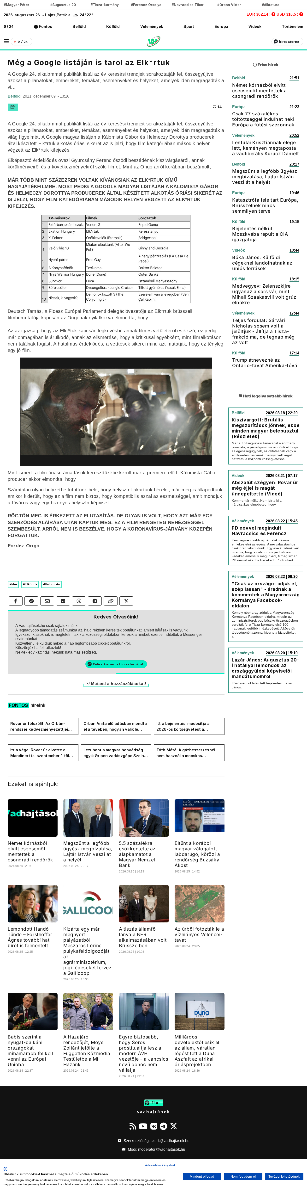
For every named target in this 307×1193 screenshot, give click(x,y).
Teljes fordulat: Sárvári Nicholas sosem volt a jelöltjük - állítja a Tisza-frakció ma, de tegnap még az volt (263, 331)
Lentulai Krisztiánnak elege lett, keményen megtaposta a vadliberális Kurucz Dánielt (265, 148)
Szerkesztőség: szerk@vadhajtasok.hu (156, 1141)
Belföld (79, 27)
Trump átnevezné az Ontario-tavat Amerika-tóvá (264, 362)
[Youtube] (143, 1126)
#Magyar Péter (16, 5)
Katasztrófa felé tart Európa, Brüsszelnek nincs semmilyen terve (265, 205)
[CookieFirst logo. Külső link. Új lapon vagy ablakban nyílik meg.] (5, 1169)
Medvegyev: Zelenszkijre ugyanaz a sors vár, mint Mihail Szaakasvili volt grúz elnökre (264, 294)
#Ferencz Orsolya (146, 5)
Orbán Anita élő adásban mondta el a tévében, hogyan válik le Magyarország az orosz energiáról (115, 726)
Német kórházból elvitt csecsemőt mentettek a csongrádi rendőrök (30, 851)
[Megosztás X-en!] (126, 601)
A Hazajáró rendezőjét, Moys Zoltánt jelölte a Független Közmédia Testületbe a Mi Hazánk (86, 1050)
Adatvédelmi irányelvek (160, 1165)
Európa (221, 27)
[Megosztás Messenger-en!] (31, 601)
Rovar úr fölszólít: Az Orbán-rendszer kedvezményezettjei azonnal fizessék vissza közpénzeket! (39, 726)
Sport (188, 27)
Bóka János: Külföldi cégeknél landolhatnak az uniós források (262, 262)
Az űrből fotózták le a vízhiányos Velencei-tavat (199, 934)
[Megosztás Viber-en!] (79, 601)
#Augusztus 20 (63, 5)
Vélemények (151, 27)
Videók (254, 27)
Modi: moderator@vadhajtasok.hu (156, 1149)
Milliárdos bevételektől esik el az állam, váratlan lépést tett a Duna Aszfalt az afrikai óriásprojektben (197, 1050)
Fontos (45, 27)
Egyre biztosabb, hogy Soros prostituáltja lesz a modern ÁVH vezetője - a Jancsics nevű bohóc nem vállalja (143, 1053)
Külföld (113, 27)
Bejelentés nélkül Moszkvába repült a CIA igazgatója (260, 234)
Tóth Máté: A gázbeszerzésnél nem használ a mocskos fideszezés (185, 753)
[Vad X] (173, 1126)
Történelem (292, 27)
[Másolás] (111, 601)
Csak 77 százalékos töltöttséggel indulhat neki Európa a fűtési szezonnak (263, 119)
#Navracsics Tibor (188, 5)
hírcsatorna (289, 41)
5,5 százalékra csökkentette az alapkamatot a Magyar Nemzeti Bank (138, 854)
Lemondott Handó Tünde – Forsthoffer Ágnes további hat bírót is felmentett (30, 937)
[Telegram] (163, 1126)
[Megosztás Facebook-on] (16, 601)
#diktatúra (270, 5)
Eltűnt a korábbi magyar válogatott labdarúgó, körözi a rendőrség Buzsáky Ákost (197, 854)
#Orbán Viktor (229, 5)
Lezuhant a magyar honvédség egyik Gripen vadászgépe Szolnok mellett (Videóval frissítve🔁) (116, 753)
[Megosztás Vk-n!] (63, 601)
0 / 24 (8, 27)
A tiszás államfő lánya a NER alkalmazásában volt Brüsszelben (142, 937)
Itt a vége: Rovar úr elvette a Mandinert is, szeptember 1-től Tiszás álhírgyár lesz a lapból (39, 753)
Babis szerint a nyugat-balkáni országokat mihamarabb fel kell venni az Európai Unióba (30, 1050)
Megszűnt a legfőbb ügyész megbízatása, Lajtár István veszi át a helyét (87, 851)
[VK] (153, 1126)
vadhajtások (153, 1111)
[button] (6, 41)
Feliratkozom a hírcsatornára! (118, 664)
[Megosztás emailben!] (47, 601)
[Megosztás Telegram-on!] (95, 601)
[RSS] (133, 1126)
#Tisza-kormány (105, 5)
